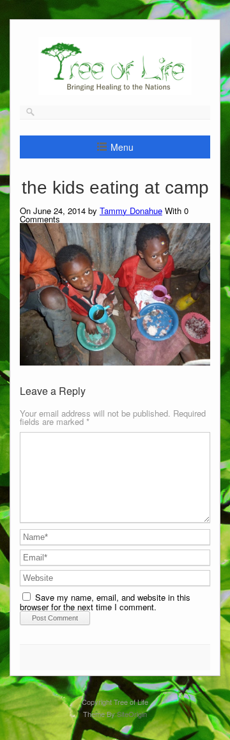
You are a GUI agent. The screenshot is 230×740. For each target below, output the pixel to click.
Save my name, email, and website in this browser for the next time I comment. (105, 602)
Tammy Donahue (131, 210)
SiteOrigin (132, 714)
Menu (122, 147)
